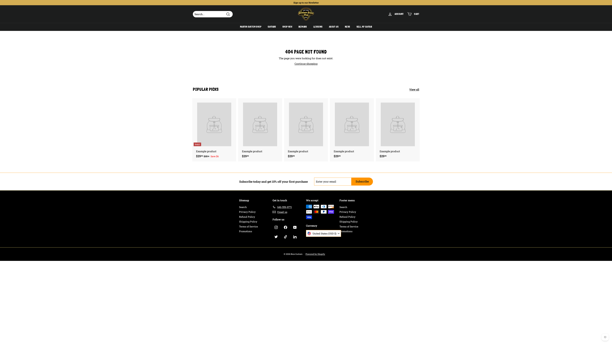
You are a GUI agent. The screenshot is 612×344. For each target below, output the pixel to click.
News (347, 26)
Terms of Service (248, 226)
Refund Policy (247, 216)
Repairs (303, 26)
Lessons (318, 26)
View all (414, 89)
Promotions (245, 231)
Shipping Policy (248, 221)
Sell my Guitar (364, 26)
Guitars (272, 26)
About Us (334, 26)
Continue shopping (306, 63)
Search (243, 207)
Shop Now (287, 26)
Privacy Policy (247, 211)
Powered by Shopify (315, 254)
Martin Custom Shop (250, 26)
